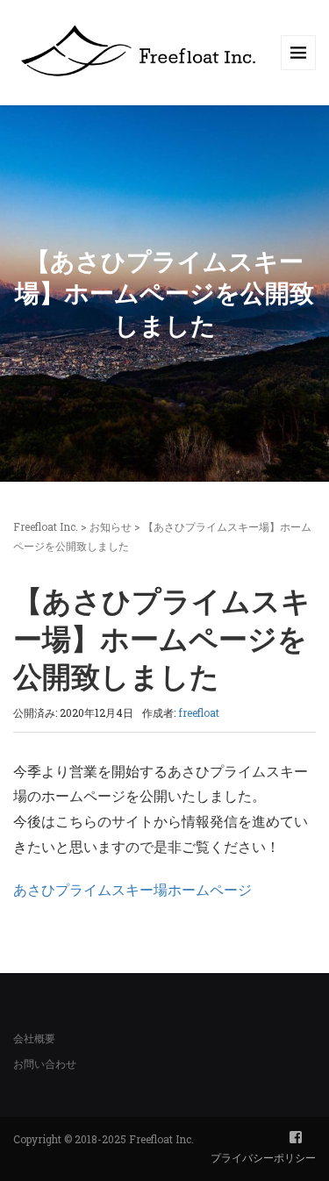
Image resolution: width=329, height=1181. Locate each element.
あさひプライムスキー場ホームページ (132, 889)
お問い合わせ (44, 1063)
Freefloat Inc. (45, 526)
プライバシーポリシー (263, 1157)
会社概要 (34, 1038)
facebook (296, 1137)
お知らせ (110, 526)
